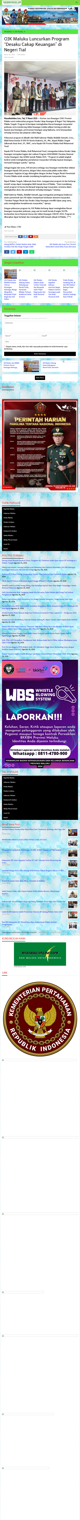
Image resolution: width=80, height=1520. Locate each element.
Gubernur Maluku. (10, 513)
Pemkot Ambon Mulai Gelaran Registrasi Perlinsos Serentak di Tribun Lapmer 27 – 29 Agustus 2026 (39, 613)
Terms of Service (55, 932)
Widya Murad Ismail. (11, 540)
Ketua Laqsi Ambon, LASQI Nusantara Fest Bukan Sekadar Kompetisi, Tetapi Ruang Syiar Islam (37, 599)
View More (40, 378)
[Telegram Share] (25, 252)
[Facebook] (20, 236)
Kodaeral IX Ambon (10, 531)
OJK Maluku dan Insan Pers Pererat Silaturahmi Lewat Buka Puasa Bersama (61, 244)
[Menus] (76, 2)
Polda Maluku (8, 518)
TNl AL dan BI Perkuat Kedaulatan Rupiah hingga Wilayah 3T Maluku (27, 581)
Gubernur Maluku (9, 527)
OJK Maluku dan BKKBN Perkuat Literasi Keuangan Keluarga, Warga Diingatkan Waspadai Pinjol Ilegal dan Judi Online (10, 289)
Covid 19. (7, 544)
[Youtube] (30, 236)
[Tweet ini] (13, 252)
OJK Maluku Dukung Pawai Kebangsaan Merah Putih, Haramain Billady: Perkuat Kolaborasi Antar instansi (51, 367)
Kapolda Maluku (9, 509)
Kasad (6, 549)
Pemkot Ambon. (9, 522)
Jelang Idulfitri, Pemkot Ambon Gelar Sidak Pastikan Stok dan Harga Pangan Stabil (20, 244)
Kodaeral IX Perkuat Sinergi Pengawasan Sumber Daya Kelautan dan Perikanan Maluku (34, 574)
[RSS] (36, 236)
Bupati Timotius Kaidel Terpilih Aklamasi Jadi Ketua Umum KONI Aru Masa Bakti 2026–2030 (36, 654)
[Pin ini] (19, 252)
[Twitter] (25, 236)
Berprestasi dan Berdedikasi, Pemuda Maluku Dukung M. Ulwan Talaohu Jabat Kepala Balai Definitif (39, 620)
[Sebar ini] (6, 252)
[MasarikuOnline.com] (11, 3)
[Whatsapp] (31, 252)
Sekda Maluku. (9, 535)
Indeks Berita (43, 932)
